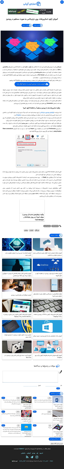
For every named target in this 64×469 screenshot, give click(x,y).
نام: (61, 385)
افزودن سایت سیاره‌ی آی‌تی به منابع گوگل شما (31, 84)
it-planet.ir (21, 449)
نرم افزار (37, 230)
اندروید (41, 453)
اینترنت (31, 230)
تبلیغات (51, 461)
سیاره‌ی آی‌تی (29, 4)
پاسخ (35, 398)
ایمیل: (39, 385)
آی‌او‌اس (29, 453)
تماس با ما (45, 461)
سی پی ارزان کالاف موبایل (57, 443)
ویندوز (26, 230)
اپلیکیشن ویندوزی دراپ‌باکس (47, 112)
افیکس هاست (22, 461)
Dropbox (19, 115)
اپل (37, 453)
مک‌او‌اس (23, 453)
